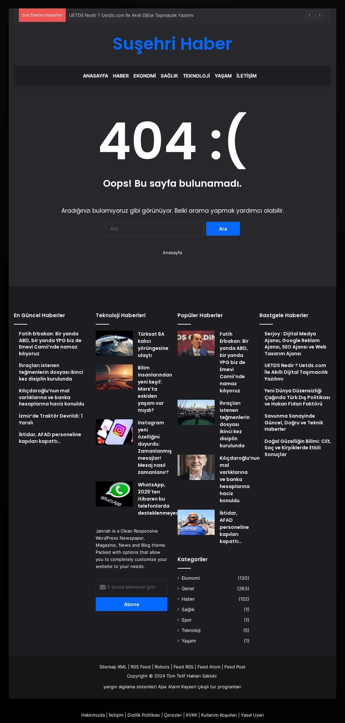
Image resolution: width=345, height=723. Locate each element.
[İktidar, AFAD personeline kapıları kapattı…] (196, 522)
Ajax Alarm (169, 686)
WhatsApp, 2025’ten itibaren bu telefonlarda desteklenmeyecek (161, 498)
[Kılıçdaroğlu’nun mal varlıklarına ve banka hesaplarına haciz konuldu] (196, 467)
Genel (188, 588)
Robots (162, 666)
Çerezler (173, 715)
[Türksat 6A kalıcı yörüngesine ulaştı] (114, 343)
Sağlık (169, 76)
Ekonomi (144, 76)
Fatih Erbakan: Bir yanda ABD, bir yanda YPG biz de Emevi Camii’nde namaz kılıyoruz (234, 362)
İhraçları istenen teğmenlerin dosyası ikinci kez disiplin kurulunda (235, 424)
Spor (187, 620)
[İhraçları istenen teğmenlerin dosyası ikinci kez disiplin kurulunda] (196, 412)
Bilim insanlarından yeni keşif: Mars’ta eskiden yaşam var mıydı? (155, 389)
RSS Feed (141, 666)
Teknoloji (196, 76)
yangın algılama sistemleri (130, 686)
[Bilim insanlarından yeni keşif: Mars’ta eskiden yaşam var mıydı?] (114, 377)
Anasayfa (95, 76)
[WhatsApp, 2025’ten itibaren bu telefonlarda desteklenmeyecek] (114, 494)
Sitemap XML (113, 666)
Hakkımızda (93, 715)
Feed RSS (183, 666)
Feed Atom (208, 666)
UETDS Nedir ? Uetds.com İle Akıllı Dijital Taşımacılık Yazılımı (131, 15)
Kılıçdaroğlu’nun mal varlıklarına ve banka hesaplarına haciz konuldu (240, 479)
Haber (121, 76)
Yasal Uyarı (252, 715)
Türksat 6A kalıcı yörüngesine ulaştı (153, 345)
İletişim (247, 76)
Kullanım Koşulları (219, 715)
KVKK (191, 715)
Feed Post (235, 666)
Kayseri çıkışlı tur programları (211, 686)
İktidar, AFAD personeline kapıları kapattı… (234, 527)
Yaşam (223, 76)
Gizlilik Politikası (143, 715)
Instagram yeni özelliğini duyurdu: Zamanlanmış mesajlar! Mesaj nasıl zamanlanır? (155, 447)
